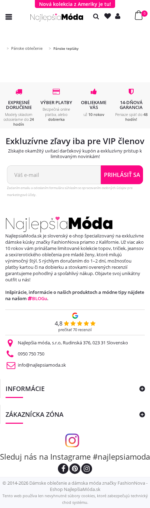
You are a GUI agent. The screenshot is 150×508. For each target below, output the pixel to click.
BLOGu (39, 298)
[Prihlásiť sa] (119, 16)
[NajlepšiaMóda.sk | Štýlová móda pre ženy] (56, 18)
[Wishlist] (109, 16)
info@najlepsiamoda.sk (42, 365)
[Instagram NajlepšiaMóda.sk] (86, 469)
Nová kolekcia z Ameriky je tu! (75, 4)
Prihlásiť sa (122, 175)
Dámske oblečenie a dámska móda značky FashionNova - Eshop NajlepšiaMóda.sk (88, 486)
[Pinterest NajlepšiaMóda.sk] (74, 469)
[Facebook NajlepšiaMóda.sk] (63, 469)
